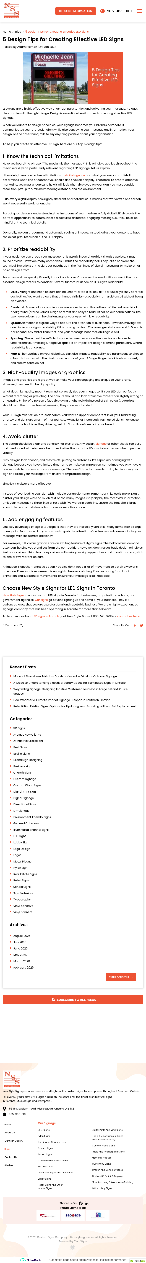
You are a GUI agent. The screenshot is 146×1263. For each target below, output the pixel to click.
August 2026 (21, 936)
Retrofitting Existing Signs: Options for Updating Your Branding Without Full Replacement (74, 706)
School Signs (22, 887)
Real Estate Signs (25, 874)
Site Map (9, 1165)
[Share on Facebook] (134, 625)
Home (7, 32)
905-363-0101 (119, 11)
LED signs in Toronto (46, 616)
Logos (17, 855)
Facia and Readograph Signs (108, 1151)
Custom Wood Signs (27, 785)
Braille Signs (21, 754)
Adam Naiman (27, 47)
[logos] (11, 11)
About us (9, 1132)
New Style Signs (13, 595)
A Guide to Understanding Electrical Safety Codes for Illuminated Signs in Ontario (69, 683)
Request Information (75, 11)
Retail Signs (21, 880)
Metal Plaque (22, 861)
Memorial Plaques (101, 1157)
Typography (22, 899)
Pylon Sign (20, 868)
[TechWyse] (73, 1248)
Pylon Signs (44, 1136)
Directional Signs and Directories (55, 1172)
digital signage (75, 175)
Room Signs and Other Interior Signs (50, 1186)
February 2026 (23, 968)
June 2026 (20, 948)
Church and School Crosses (107, 1169)
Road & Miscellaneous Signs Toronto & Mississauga (107, 1137)
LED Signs (19, 836)
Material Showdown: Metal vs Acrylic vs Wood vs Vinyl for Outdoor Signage (65, 676)
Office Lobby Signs (102, 1188)
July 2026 (19, 942)
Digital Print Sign (24, 792)
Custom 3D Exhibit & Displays (107, 1176)
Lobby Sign (20, 842)
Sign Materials (23, 893)
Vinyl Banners (22, 912)
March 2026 (21, 961)
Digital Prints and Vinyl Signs (107, 1129)
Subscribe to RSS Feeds (76, 999)
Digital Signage (23, 798)
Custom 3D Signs (101, 1163)
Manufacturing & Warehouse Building (112, 1182)
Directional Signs (24, 804)
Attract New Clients (27, 735)
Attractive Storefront (28, 741)
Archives (119, 977)
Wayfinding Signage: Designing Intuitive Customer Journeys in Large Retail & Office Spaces (70, 691)
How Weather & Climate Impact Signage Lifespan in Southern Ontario (61, 700)
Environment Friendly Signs (32, 817)
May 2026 (20, 955)
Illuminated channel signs (31, 830)
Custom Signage (24, 779)
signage (101, 444)
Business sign (22, 766)
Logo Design (21, 849)
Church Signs (22, 773)
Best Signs (20, 747)
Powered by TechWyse (73, 1241)
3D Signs (19, 728)
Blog (18, 32)
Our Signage (47, 1123)
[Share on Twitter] (141, 625)
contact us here (128, 616)
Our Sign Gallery (13, 1141)
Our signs (41, 600)
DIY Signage (21, 811)
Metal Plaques (45, 1166)
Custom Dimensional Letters (53, 1160)
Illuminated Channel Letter (52, 1142)
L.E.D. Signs (44, 1129)
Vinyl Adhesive (23, 906)
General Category (26, 823)
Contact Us (10, 1157)
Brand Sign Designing (27, 760)
